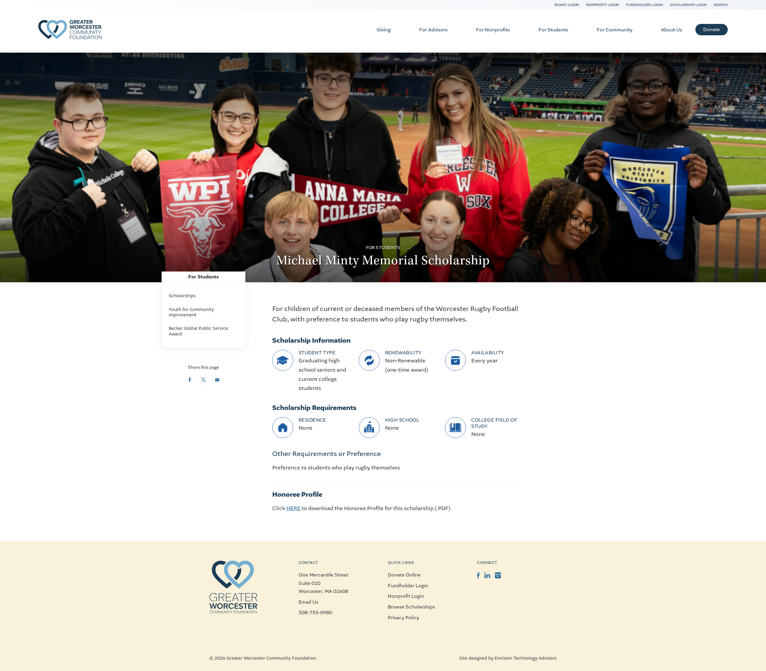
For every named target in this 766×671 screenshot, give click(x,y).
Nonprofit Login (602, 4)
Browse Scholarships (411, 607)
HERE (293, 508)
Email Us (308, 602)
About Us (671, 30)
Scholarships (182, 296)
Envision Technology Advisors (526, 658)
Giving (384, 30)
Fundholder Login (644, 4)
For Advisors (433, 30)
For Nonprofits (493, 30)
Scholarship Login (688, 4)
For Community (615, 30)
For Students (553, 30)
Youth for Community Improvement (191, 312)
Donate (711, 29)
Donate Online (404, 575)
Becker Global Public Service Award (198, 331)
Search (721, 4)
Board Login (566, 4)
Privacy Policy (403, 617)
